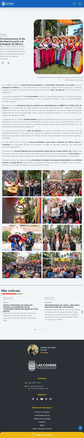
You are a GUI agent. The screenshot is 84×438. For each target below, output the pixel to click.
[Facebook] (33, 399)
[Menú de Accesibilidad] (80, 428)
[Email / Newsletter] (50, 399)
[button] (2, 312)
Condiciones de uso (42, 415)
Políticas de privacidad (42, 419)
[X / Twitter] (37, 399)
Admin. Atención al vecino (42, 429)
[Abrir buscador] (74, 4)
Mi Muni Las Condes (42, 412)
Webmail (42, 422)
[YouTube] (41, 399)
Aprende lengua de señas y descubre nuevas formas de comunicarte (62, 306)
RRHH (42, 425)
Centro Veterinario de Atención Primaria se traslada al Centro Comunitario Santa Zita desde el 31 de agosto (20, 308)
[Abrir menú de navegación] (80, 4)
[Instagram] (46, 399)
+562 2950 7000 (34, 383)
